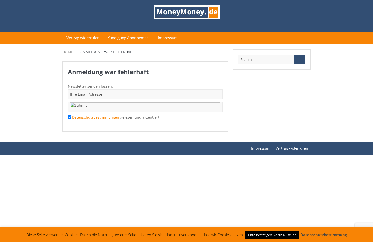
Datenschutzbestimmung (323, 234)
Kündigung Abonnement (128, 37)
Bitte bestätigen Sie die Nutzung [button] (272, 235)
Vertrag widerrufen (82, 37)
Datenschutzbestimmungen (95, 117)
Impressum (168, 37)
